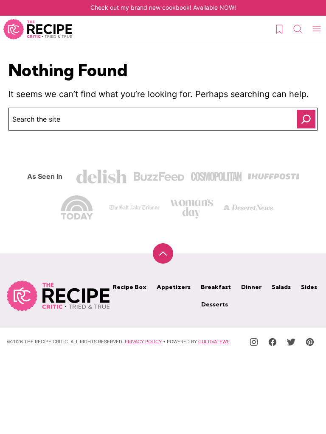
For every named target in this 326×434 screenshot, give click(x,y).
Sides (309, 287)
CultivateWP (214, 342)
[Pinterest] (310, 342)
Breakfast (216, 287)
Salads (281, 287)
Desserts (214, 304)
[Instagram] (253, 342)
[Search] (298, 29)
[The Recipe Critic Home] (37, 29)
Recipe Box (129, 287)
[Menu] (316, 29)
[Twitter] (291, 342)
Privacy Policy (143, 342)
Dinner (251, 287)
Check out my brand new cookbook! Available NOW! (163, 7)
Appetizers (174, 287)
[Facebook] (272, 342)
